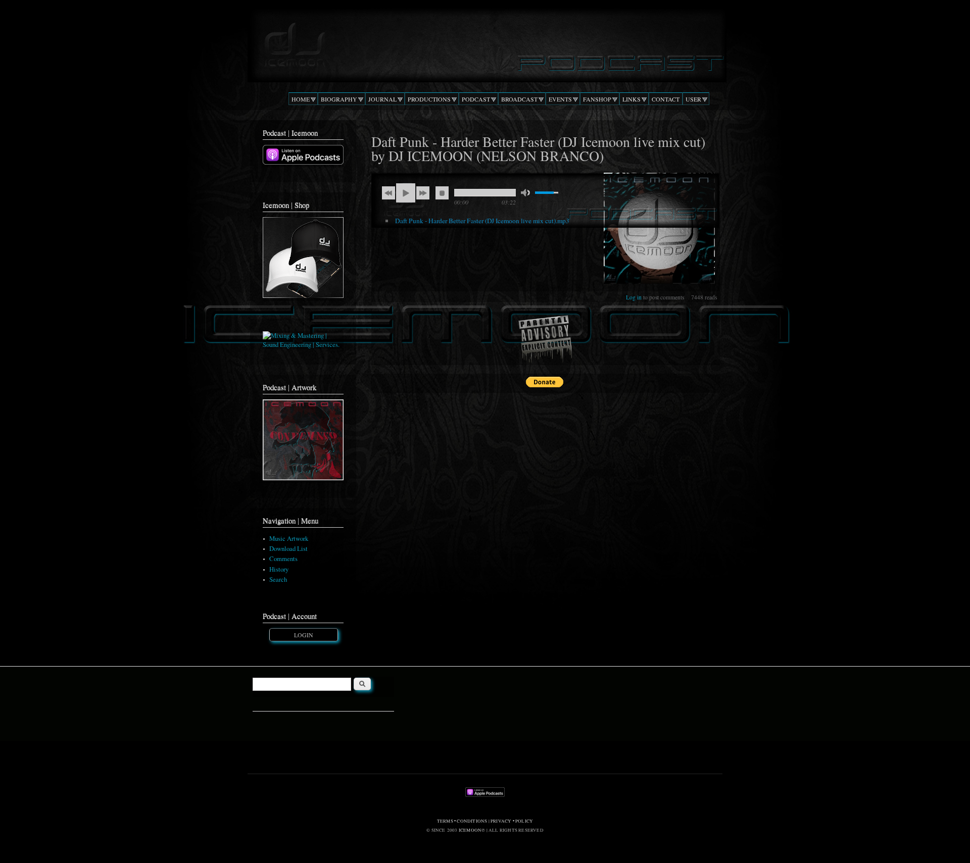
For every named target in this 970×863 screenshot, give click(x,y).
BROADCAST (519, 99)
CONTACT (666, 99)
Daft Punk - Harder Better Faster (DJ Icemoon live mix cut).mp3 (482, 220)
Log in (634, 297)
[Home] (484, 42)
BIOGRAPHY (339, 99)
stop (442, 193)
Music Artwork (288, 538)
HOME (301, 99)
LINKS (631, 99)
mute (525, 192)
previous (388, 193)
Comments (283, 558)
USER (693, 99)
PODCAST (476, 99)
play (406, 193)
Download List (288, 548)
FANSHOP (597, 99)
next (423, 193)
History (278, 569)
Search (278, 579)
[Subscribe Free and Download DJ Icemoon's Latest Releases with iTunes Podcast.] (303, 162)
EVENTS (560, 99)
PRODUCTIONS (429, 99)
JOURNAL (382, 99)
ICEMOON (470, 830)
